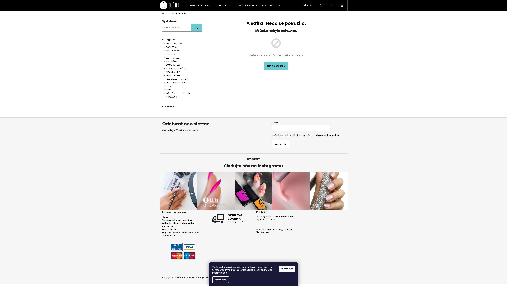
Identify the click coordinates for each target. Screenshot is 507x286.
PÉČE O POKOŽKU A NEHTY (178, 79)
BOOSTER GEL (172, 47)
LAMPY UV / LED (173, 65)
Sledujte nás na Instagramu (253, 166)
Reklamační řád (169, 229)
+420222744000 (268, 219)
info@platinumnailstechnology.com (276, 216)
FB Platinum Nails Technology (270, 229)
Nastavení (221, 279)
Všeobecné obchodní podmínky (177, 220)
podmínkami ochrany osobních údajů (320, 135)
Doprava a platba (170, 226)
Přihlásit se (280, 144)
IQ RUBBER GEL (172, 54)
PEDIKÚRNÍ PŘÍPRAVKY (175, 82)
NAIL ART (170, 86)
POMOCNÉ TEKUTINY (175, 75)
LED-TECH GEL (172, 58)
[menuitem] (199, 5)
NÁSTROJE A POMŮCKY (176, 68)
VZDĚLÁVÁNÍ (171, 97)
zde (225, 272)
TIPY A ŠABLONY (173, 72)
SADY (168, 89)
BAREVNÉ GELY (172, 61)
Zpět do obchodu (276, 66)
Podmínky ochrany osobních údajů (178, 223)
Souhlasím (287, 268)
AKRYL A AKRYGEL (173, 50)
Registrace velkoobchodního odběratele (180, 232)
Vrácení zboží (168, 235)
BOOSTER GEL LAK (174, 43)
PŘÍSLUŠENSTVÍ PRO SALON (178, 93)
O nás (165, 217)
